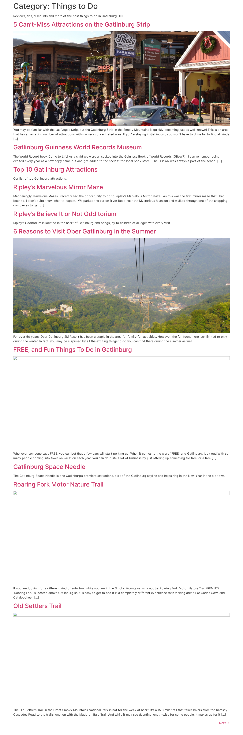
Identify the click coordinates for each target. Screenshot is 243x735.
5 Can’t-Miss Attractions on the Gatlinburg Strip (81, 24)
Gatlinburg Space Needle (49, 466)
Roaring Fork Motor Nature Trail (58, 484)
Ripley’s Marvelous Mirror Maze (58, 187)
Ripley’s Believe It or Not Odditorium (64, 214)
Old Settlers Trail (37, 606)
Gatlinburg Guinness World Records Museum (77, 147)
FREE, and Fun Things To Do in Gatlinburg (72, 349)
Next (224, 723)
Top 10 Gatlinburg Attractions (55, 169)
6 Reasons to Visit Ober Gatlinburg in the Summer (84, 231)
